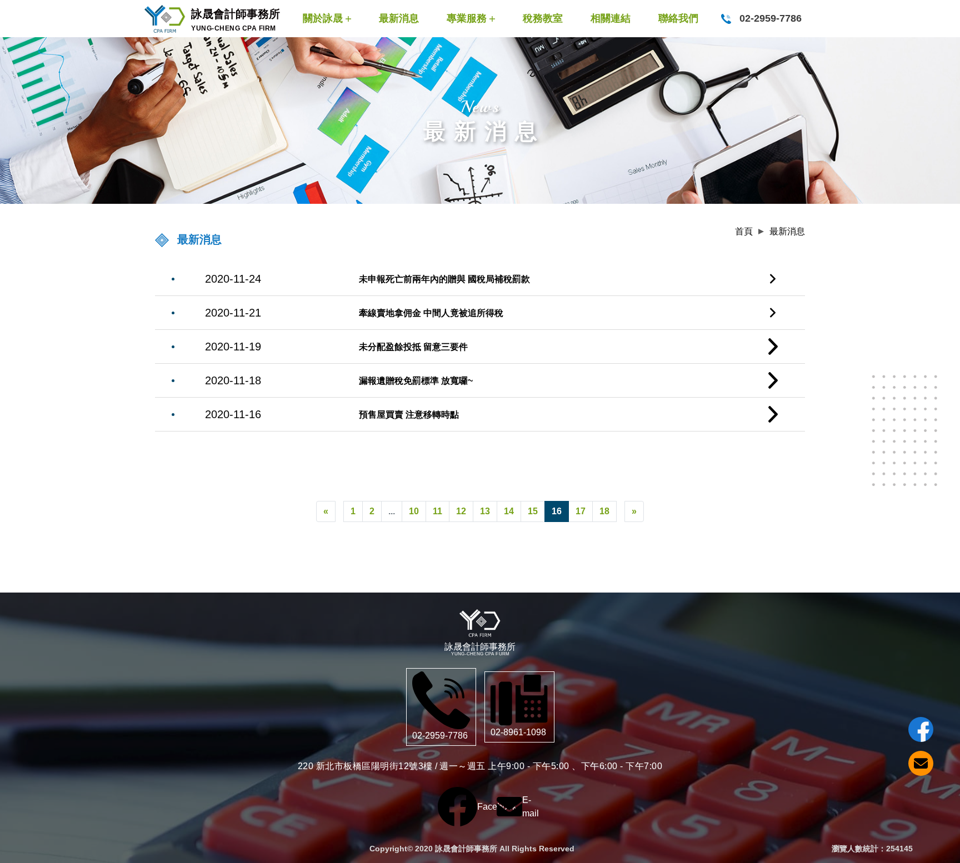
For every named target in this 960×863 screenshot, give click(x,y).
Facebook (457, 806)
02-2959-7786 (769, 18)
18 (604, 511)
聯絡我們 (678, 18)
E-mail (509, 807)
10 (414, 511)
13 (485, 511)
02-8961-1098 (518, 732)
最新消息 (399, 18)
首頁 (744, 231)
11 (437, 511)
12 (461, 511)
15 (533, 511)
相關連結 (611, 18)
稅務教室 (543, 18)
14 (509, 511)
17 (581, 511)
